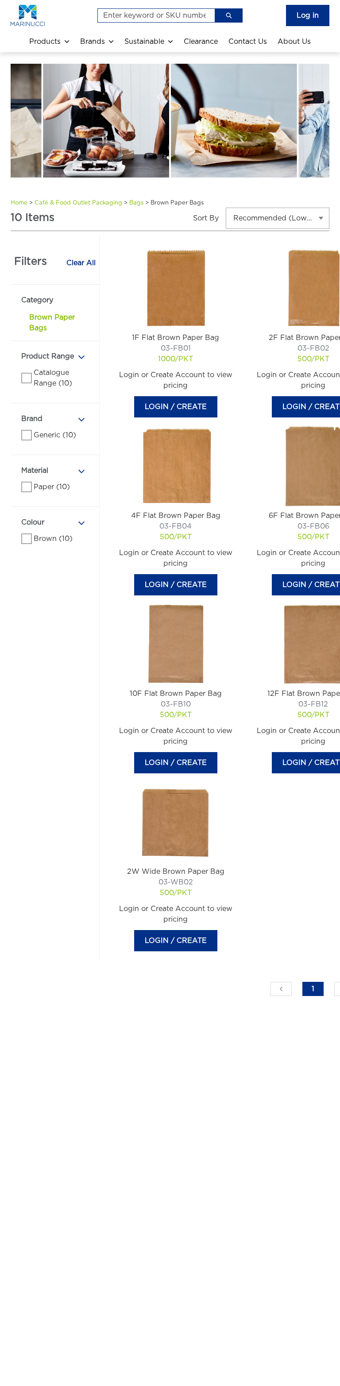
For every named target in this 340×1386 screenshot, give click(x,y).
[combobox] (153, 15)
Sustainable (144, 41)
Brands (92, 41)
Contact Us (247, 41)
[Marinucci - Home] (37, 15)
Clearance (201, 41)
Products (45, 41)
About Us (294, 41)
